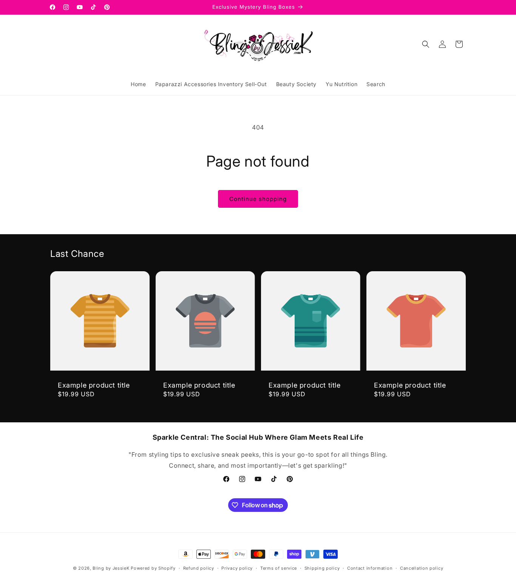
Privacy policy (237, 568)
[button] (425, 44)
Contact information (369, 568)
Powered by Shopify (153, 568)
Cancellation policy (421, 568)
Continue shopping (258, 198)
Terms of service (278, 568)
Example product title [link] (94, 385)
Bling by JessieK (111, 568)
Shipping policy (322, 568)
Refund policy (198, 568)
